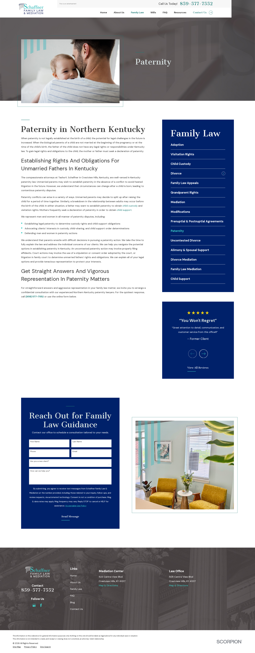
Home (73, 575)
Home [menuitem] (103, 12)
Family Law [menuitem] (137, 12)
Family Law (76, 589)
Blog (72, 602)
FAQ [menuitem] (165, 12)
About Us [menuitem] (119, 12)
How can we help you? (40, 471)
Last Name (77, 441)
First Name (35, 441)
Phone (33, 451)
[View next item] (203, 353)
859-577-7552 (196, 4)
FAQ (72, 595)
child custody (130, 205)
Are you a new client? (39, 461)
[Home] (31, 8)
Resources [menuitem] (180, 12)
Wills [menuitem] (153, 12)
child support (124, 210)
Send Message (70, 516)
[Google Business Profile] (34, 605)
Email (75, 451)
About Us (75, 582)
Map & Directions (108, 585)
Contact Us (76, 609)
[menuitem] (198, 144)
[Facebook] (41, 605)
